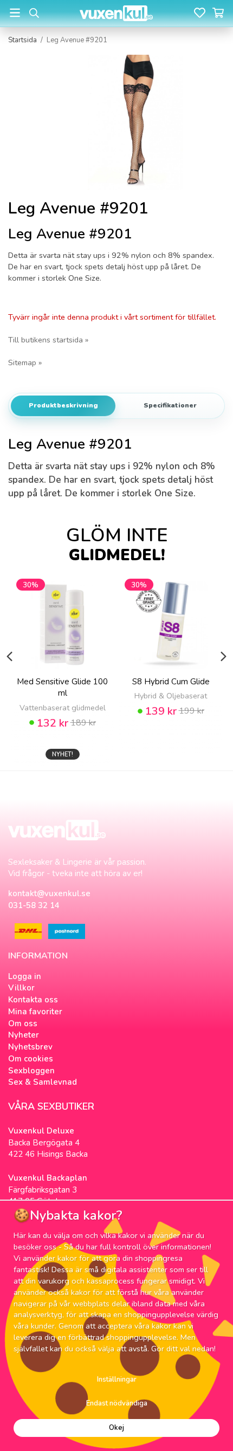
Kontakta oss (33, 999)
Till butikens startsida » (48, 339)
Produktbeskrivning (63, 405)
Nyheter (23, 1034)
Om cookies (30, 1058)
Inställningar (117, 1379)
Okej (116, 1428)
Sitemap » (25, 362)
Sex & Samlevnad (42, 1082)
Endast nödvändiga (116, 1403)
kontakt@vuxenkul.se (49, 893)
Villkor (21, 987)
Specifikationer (170, 405)
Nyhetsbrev (30, 1046)
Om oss (22, 1023)
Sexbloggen (31, 1070)
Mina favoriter (35, 1011)
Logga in (24, 976)
